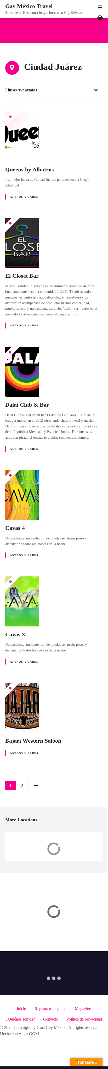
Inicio (21, 1008)
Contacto (50, 1019)
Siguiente (36, 785)
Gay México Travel (29, 6)
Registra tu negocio (50, 1008)
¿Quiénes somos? (20, 1019)
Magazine (83, 1008)
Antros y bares (24, 196)
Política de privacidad (84, 1019)
